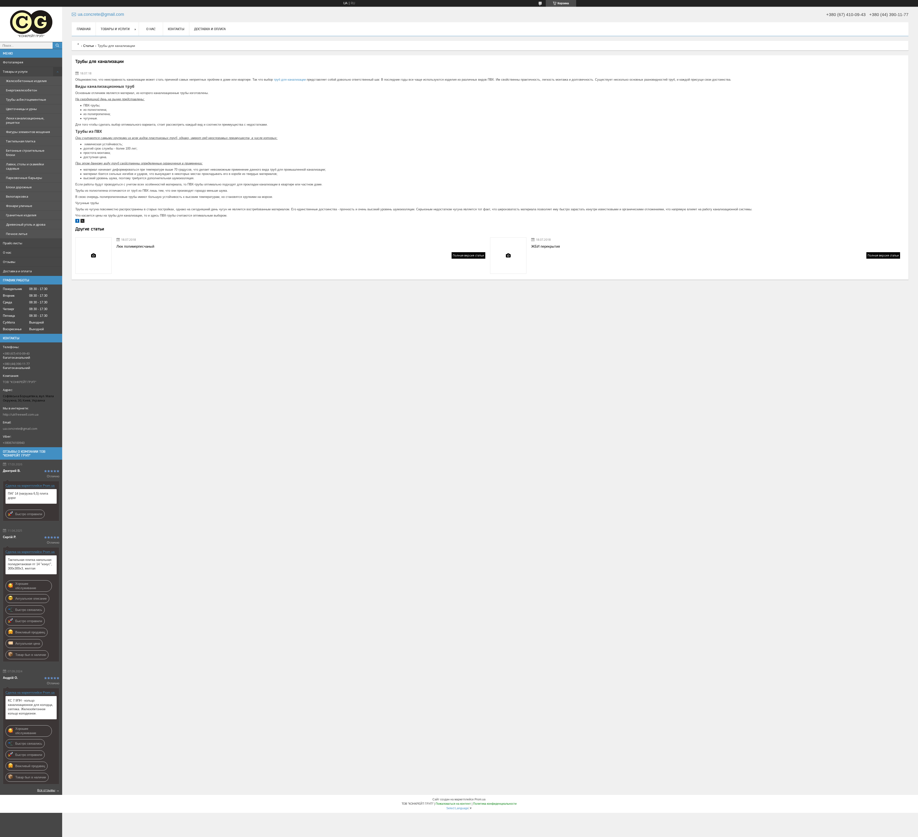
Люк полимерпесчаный (135, 246)
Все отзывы (46, 790)
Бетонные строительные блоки (25, 152)
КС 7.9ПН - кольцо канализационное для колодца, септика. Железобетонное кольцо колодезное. (30, 707)
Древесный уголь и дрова (25, 224)
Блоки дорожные (19, 187)
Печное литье (16, 234)
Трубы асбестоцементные (26, 99)
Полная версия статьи (468, 255)
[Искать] (57, 45)
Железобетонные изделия (26, 81)
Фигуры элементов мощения (28, 132)
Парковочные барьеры (24, 178)
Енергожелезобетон (21, 90)
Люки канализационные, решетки (25, 120)
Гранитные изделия (21, 215)
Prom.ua (480, 799)
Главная (84, 29)
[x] (82, 221)
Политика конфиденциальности (495, 803)
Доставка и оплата (17, 271)
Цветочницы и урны (21, 109)
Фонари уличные (19, 206)
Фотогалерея (13, 62)
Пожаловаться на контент (453, 803)
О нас (7, 252)
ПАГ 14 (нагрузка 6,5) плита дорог (28, 496)
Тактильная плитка (20, 141)
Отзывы (9, 262)
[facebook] (77, 221)
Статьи (88, 46)
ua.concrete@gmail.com (20, 428)
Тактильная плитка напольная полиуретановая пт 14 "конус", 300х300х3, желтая (30, 564)
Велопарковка (17, 196)
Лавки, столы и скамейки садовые (25, 166)
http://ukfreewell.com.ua (20, 414)
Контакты (176, 29)
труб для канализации (290, 79)
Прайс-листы (12, 243)
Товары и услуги (15, 71)
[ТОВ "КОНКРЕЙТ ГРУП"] (31, 22)
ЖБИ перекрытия (545, 246)
